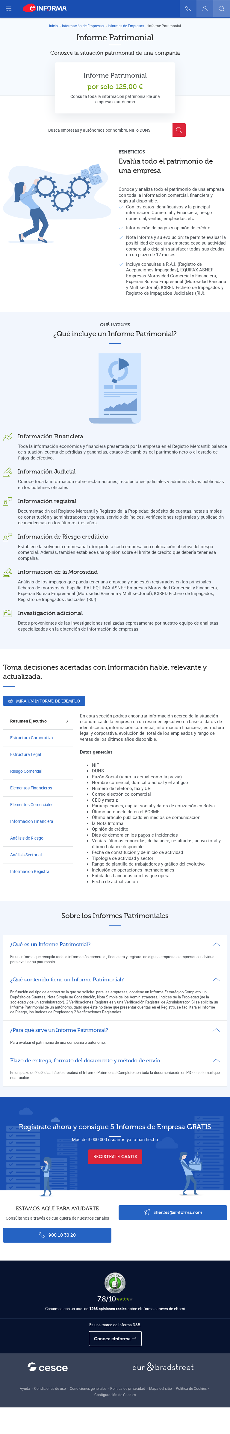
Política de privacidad (127, 1388)
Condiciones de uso (50, 1388)
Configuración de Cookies (115, 1394)
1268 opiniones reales (108, 1308)
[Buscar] (221, 8)
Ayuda (25, 1388)
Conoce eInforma (113, 1338)
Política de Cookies (191, 1388)
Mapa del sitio (160, 1388)
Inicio (53, 25)
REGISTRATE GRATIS (115, 1156)
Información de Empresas (83, 25)
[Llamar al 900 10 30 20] (188, 8)
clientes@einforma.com (177, 1212)
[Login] (204, 8)
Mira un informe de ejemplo (47, 701)
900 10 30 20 (61, 1235)
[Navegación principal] (8, 8)
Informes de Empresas (126, 25)
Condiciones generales (88, 1388)
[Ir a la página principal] (47, 9)
